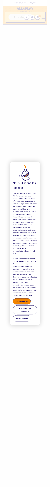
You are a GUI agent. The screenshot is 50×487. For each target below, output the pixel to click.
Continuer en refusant (25, 309)
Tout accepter (22, 301)
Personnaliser (22, 318)
